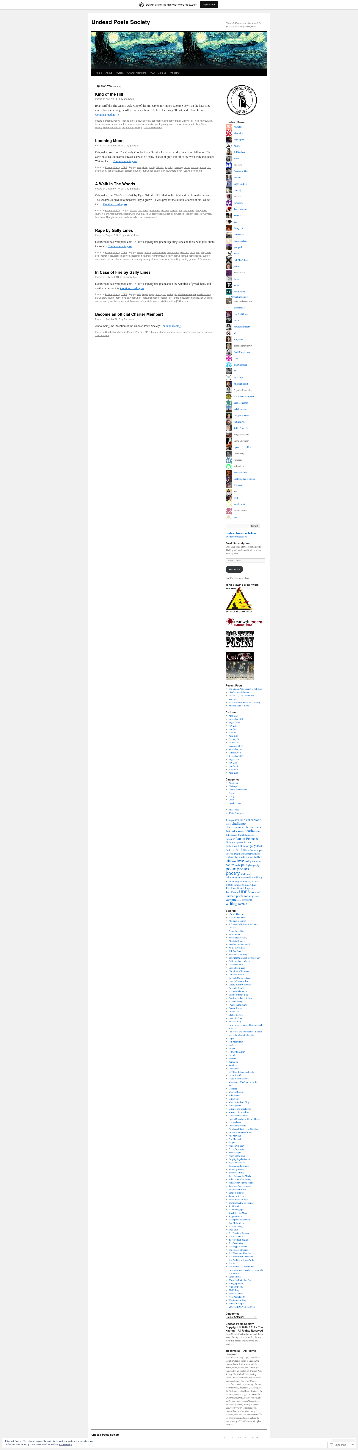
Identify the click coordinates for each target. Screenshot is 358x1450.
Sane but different (236, 1192)
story (202, 213)
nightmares (157, 255)
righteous (112, 170)
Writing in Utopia (236, 1303)
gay (129, 297)
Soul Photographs (236, 1209)
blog (138, 120)
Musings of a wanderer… (240, 1112)
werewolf (247, 900)
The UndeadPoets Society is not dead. (245, 688)
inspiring (169, 167)
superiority (115, 127)
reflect (181, 213)
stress (208, 213)
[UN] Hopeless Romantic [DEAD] (244, 702)
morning (195, 167)
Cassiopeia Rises (236, 964)
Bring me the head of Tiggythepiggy (244, 957)
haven (179, 331)
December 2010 (236, 745)
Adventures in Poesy (238, 937)
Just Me (232, 1055)
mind (119, 213)
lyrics (252, 861)
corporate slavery (202, 294)
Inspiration (153, 297)
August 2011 (234, 722)
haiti (139, 297)
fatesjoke (230, 839)
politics (113, 300)
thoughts (137, 170)
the (123, 127)
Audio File (233, 782)
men (148, 255)
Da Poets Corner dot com (240, 977)
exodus (174, 210)
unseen (257, 896)
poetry (178, 124)
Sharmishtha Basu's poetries (241, 1202)
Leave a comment (153, 127)
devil (192, 252)
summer (237, 884)
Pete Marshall (235, 1135)
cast (140, 210)
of (134, 124)
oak (130, 124)
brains (228, 823)
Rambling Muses (236, 1169)
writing (138, 127)
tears (161, 259)
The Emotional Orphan (240, 888)
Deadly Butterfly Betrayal (240, 984)
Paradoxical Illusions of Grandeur (243, 1128)
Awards (120, 72)
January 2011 (235, 742)
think (102, 217)
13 (227, 820)
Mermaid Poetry (236, 1091)
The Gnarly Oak (236, 1242)
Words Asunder (236, 1293)
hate (145, 297)
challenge (239, 823)
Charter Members (136, 72)
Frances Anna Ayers (238, 1004)
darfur (98, 297)
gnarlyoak (129, 98)
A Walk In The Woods (115, 183)
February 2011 (235, 739)
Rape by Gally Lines (114, 230)
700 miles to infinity (237, 920)
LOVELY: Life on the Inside (241, 1071)
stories (154, 259)
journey (99, 213)
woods (133, 217)
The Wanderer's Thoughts (240, 1253)
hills (197, 120)
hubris (203, 120)
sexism (110, 259)
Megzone (233, 1088)
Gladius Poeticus (236, 1014)
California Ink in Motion (239, 961)
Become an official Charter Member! (129, 314)
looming (179, 167)
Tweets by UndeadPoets (236, 536)
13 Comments (102, 335)
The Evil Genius (236, 1236)
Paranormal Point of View (240, 1132)
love (240, 860)
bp (176, 294)
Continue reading (107, 114)
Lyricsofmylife (235, 1075)
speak (106, 127)
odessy (153, 213)
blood (257, 819)
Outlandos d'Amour (237, 1125)
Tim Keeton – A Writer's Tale (241, 1266)
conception (157, 120)
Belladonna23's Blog (238, 954)
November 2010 (236, 749)
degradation (173, 252)
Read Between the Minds (240, 1175)
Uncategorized (235, 802)
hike (204, 210)
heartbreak (250, 850)
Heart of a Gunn (236, 1018)
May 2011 (233, 732)
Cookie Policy (65, 1444)
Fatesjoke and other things (240, 997)
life (228, 860)
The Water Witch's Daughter (241, 1256)
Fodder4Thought (236, 1001)
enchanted (155, 210)
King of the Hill (109, 94)
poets (193, 331)
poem (98, 170)
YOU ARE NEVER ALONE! (242, 1306)
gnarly (178, 120)
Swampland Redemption (239, 1219)
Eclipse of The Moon (238, 991)
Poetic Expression (236, 1149)
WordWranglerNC (237, 1296)
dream (234, 834)
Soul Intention (235, 1206)
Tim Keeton (129, 319)
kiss (258, 853)
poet (171, 124)
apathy (159, 294)
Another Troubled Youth (239, 944)
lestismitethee (132, 234)
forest (191, 210)
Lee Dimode (234, 1068)
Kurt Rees (233, 1065)
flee (185, 210)
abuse (140, 252)
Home (98, 72)
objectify (168, 255)
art (164, 294)
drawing (106, 297)
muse (203, 167)
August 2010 (234, 759)
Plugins (232, 1142)
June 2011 (233, 729)
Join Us (162, 72)
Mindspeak (233, 1098)
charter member (167, 331)
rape (103, 259)
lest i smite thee (122, 255)
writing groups (189, 259)
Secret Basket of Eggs (238, 1199)
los (96, 124)
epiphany (168, 120)
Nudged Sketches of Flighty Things (244, 1118)
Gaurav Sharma (235, 1008)
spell (196, 213)
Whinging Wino (236, 1283)
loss (233, 861)
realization (194, 124)
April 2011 (233, 735)
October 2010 (235, 752)
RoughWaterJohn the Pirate (241, 1182)
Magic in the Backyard (239, 1078)
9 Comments (204, 259)
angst (151, 294)
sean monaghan (235, 881)
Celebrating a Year (237, 967)
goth (97, 255)
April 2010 (233, 772)
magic (113, 213)
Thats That (233, 1229)
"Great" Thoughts (236, 914)
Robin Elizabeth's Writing (240, 1179)
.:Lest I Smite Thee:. (237, 917)
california (146, 120)
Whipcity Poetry (236, 1286)
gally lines (206, 252)
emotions (250, 834)
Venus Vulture (235, 1276)
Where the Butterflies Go (240, 1279)
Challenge (233, 786)
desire (228, 835)
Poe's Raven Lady (236, 1145)
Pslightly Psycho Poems (239, 1159)
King (209, 120)
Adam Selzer (234, 934)
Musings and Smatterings (240, 1108)
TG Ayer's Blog (236, 1226)
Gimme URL (234, 1011)
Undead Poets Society (120, 22)
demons (184, 252)
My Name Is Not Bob (238, 1115)
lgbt (202, 297)
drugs (240, 834)
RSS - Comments (236, 812)
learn (106, 213)
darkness (235, 831)
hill (192, 120)
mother (258, 861)
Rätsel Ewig (255, 877)
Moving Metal (235, 1105)
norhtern (123, 124)
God (228, 850)
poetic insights (235, 1152)
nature (114, 124)
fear (180, 210)
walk (126, 217)
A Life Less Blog (236, 930)
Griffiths (185, 120)
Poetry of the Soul (237, 1155)
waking (164, 170)
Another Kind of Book (239, 705)
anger (145, 294)
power (185, 124)
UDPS (124, 167)
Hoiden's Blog (235, 1021)
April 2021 (233, 715)
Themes (232, 1263)
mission (127, 213)
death (249, 830)
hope (259, 850)
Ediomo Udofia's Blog (238, 994)
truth (145, 170)
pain (176, 255)
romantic (245, 877)
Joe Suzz (232, 1044)
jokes (110, 255)
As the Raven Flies (237, 947)
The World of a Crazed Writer (242, 1259)
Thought (110, 217)
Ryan (203, 124)
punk (97, 259)
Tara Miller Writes (236, 1222)
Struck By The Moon (238, 1212)
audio (241, 820)
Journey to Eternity (237, 1051)
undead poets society (239, 895)
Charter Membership (115, 331)
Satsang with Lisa (236, 1196)
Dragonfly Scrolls (236, 987)
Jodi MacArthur (236, 1041)
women (169, 259)
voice (239, 900)
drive (144, 167)
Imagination (239, 853)
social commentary (132, 259)
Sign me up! (234, 569)
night (141, 213)
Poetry (116, 120)
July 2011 (233, 725)
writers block (175, 170)
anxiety (133, 210)
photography (161, 124)
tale (97, 217)
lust (246, 861)
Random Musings (236, 1172)
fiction (247, 842)
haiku (240, 849)
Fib (244, 839)
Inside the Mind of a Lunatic (241, 1034)
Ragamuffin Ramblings (239, 1165)
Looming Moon (109, 140)
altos (132, 120)
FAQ (152, 72)
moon (187, 167)
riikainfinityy (233, 877)
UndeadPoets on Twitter (241, 533)
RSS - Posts (234, 809)
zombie (242, 904)
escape (165, 210)
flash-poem (231, 846)
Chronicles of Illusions (239, 971)
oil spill (208, 297)
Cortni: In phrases (236, 974)
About (109, 72)
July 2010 (233, 762)
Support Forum (235, 1216)
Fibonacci (252, 838)
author (148, 252)
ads (139, 294)
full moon (243, 846)
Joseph (232, 1048)
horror (104, 255)
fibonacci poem (235, 842)
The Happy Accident (238, 1246)
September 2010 (236, 755)
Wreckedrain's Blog (237, 1300)
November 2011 (236, 718)
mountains (104, 124)
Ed (244, 835)
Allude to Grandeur (237, 940)
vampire (231, 899)
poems (182, 255)
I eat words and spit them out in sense (245, 1031)
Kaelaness (233, 1058)
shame (118, 259)
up (158, 170)
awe (139, 167)
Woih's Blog (234, 1289)
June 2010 (233, 765)
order (138, 124)
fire (112, 297)
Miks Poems (234, 1095)
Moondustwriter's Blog (239, 1102)
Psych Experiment (237, 1162)
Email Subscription (238, 543)
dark (228, 831)
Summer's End (249, 884)
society (98, 127)
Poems (108, 120)
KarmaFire (233, 1061)
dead (145, 210)
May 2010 (233, 769)
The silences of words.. (239, 1249)
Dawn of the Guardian (238, 981)
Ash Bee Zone (235, 950)
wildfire (164, 300)
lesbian (163, 297)
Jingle (231, 1038)
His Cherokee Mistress (239, 692)
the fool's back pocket (238, 1239)
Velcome (175, 72)
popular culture (202, 255)
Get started (209, 4)
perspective (148, 124)
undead (130, 127)
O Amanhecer (235, 1122)
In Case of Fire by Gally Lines (123, 272)
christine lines (159, 252)
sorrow (255, 881)
